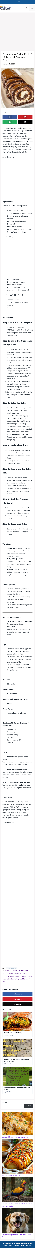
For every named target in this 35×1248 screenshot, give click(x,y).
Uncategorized (11, 968)
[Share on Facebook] (10, 117)
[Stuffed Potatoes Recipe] (17, 1156)
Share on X (17, 1004)
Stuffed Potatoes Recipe (11, 1175)
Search (4, 1103)
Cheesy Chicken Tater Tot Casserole (15, 1137)
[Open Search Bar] (26, 8)
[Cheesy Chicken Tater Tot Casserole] (17, 1124)
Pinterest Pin (17, 999)
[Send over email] (10, 122)
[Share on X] (25, 122)
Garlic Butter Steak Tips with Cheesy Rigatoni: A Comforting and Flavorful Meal (17, 979)
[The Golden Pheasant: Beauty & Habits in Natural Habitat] (17, 1190)
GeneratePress (26, 1245)
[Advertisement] (17, 30)
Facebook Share (17, 994)
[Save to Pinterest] (25, 117)
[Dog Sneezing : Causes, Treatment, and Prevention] (17, 1220)
